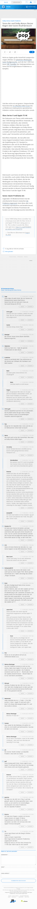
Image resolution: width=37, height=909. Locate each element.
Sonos (26, 256)
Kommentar (4, 854)
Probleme (20, 256)
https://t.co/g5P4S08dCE (23, 227)
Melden (22, 306)
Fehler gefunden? (9, 251)
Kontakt (34, 2)
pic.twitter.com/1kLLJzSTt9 (14, 229)
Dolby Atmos (13, 256)
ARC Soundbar (12, 64)
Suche (27, 2)
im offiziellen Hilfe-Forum (21, 106)
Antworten (30, 306)
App (31, 2)
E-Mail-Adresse (5, 873)
